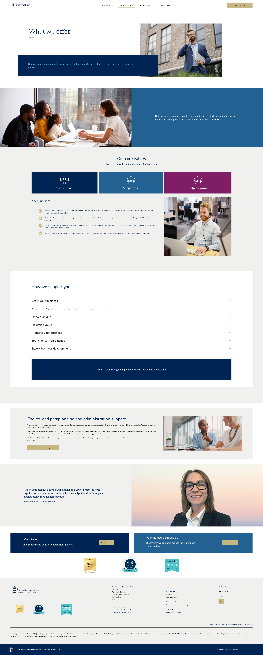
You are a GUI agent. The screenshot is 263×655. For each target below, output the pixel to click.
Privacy (217, 624)
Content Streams (231, 650)
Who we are (106, 5)
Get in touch (223, 591)
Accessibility (248, 624)
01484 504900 (120, 607)
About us (169, 594)
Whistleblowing (236, 624)
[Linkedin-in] (221, 601)
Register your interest (174, 612)
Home (168, 587)
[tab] (64, 182)
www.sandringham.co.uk (123, 612)
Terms (210, 624)
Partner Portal (165, 5)
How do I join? (145, 5)
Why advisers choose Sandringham (178, 605)
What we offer (125, 5)
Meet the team (171, 597)
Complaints (225, 624)
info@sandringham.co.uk (122, 610)
